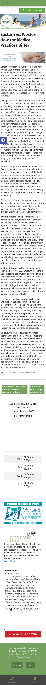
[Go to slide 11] (22, 612)
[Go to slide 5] (21, 609)
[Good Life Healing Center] (23, 22)
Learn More (9, 561)
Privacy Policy (22, 657)
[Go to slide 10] (37, 609)
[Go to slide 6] (24, 609)
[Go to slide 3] (14, 609)
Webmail (17, 665)
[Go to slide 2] (11, 609)
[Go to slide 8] (31, 609)
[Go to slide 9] (34, 609)
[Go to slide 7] (27, 609)
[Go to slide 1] (8, 609)
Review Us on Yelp (24, 634)
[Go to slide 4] (17, 609)
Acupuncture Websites (17, 648)
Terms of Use (30, 654)
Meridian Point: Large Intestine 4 (36, 389)
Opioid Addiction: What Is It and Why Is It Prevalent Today (13, 389)
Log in (30, 665)
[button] (3, 140)
